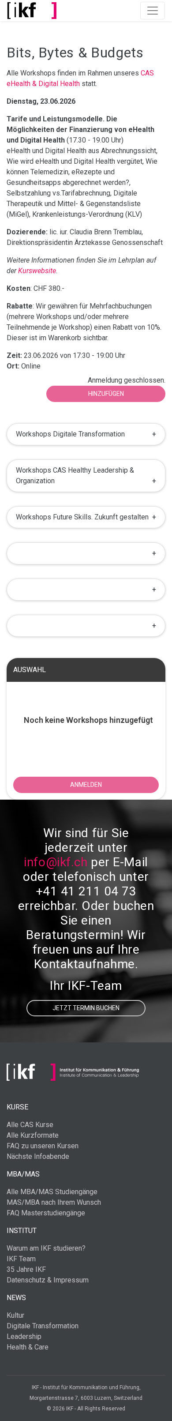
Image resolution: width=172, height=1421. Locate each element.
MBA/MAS (23, 1174)
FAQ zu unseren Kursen (43, 1146)
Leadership (24, 1336)
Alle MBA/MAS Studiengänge (52, 1192)
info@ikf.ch (55, 862)
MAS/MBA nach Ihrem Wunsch (54, 1202)
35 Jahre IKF (26, 1269)
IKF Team (21, 1259)
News (16, 1297)
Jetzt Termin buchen (86, 1007)
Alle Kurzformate (33, 1135)
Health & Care (28, 1347)
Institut (22, 1230)
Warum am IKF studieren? (46, 1248)
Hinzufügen (106, 393)
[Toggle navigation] (152, 10)
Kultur (15, 1315)
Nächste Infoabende (38, 1156)
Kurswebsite (37, 271)
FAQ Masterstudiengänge (46, 1213)
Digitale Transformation (43, 1326)
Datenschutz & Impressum (48, 1280)
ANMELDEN (86, 784)
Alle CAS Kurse (30, 1124)
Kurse (17, 1107)
